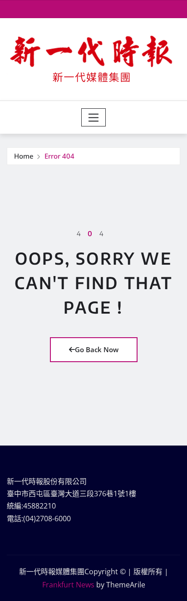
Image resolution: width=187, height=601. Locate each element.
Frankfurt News (68, 585)
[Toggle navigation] (93, 117)
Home (24, 155)
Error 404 (59, 155)
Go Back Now (96, 349)
